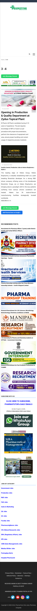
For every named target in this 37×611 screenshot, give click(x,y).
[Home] (18, 7)
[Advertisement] (18, 31)
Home (2, 59)
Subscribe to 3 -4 (6, 200)
